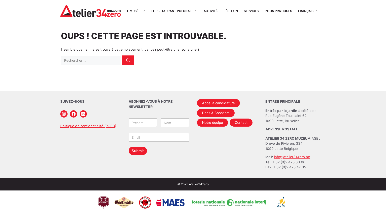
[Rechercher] (128, 60)
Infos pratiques (278, 11)
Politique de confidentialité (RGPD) (88, 126)
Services (251, 11)
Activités (212, 11)
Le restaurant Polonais (172, 11)
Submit (138, 151)
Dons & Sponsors (216, 113)
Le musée (132, 11)
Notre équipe (212, 123)
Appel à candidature (218, 103)
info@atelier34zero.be (292, 157)
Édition (232, 11)
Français (306, 11)
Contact (241, 123)
